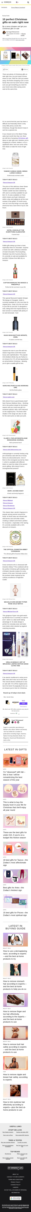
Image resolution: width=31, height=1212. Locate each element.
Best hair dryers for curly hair (22, 1146)
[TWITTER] (13, 722)
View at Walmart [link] (8, 500)
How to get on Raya (8, 1135)
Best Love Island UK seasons (22, 1158)
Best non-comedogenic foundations (7, 1146)
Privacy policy (15, 1182)
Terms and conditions (15, 1179)
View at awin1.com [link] (8, 397)
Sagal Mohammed (13, 32)
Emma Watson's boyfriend (18, 7)
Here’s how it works (20, 40)
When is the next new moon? (22, 1154)
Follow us (25, 69)
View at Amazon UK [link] (9, 182)
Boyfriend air (8, 1153)
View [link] (23, 703)
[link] (7, 702)
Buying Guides (6, 15)
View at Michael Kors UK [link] (10, 611)
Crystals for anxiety (22, 1142)
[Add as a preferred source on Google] (15, 1198)
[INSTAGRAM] (15, 722)
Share (6, 69)
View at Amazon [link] (8, 503)
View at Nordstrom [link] (8, 505)
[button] (15, 701)
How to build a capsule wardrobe (8, 1158)
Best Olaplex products (8, 1132)
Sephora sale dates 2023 (22, 1132)
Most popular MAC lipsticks (22, 1135)
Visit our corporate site (23, 1205)
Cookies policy (15, 1184)
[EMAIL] (18, 722)
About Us (15, 1174)
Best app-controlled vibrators (8, 1142)
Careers (15, 1187)
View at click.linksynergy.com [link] (12, 449)
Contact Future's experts (15, 1177)
